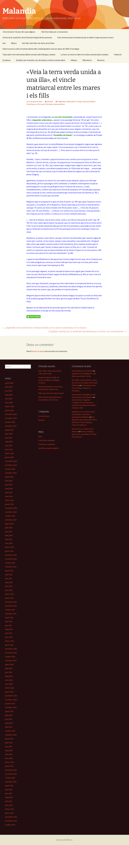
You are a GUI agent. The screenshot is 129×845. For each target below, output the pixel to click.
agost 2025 (9, 430)
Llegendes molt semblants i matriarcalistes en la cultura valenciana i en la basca (44, 327)
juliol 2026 (8, 387)
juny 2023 (8, 531)
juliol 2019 (8, 715)
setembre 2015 (11, 782)
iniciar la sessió (38, 351)
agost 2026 (9, 383)
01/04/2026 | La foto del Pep (82, 371)
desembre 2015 (11, 770)
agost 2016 (9, 739)
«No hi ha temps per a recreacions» (54, 32)
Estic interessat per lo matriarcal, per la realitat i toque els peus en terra (85, 37)
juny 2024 (8, 484)
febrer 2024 (9, 500)
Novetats (101, 60)
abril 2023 (8, 539)
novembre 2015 (11, 774)
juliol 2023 (8, 527)
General (50, 101)
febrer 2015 (9, 809)
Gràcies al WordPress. (64, 840)
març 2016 (9, 758)
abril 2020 (8, 680)
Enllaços (74, 60)
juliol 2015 (8, 789)
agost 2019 (9, 711)
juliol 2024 (8, 481)
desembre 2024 (11, 461)
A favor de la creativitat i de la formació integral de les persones (27, 37)
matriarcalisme (59, 104)
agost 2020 (9, 664)
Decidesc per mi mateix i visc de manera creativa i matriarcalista (40, 60)
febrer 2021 (9, 641)
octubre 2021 (10, 610)
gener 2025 (9, 457)
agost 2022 (9, 570)
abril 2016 (8, 754)
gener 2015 (9, 813)
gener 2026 (9, 410)
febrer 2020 (9, 688)
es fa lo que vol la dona (44, 104)
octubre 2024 (10, 469)
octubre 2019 (10, 703)
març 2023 (9, 543)
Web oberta (87, 60)
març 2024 (9, 496)
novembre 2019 (11, 699)
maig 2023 (9, 535)
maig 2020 (9, 676)
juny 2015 (8, 793)
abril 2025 (8, 445)
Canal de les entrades (46, 440)
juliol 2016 (8, 742)
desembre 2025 (11, 414)
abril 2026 (8, 398)
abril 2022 (8, 586)
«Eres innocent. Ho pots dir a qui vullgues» (19, 32)
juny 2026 (8, 391)
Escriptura (7, 60)
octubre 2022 (10, 563)
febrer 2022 (9, 594)
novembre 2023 (11, 512)
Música (14, 43)
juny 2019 (8, 719)
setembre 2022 (11, 567)
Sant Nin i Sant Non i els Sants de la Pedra (38, 43)
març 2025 (9, 449)
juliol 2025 (8, 434)
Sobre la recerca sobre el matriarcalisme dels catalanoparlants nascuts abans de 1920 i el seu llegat (41, 49)
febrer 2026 (9, 406)
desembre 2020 (11, 649)
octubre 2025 (10, 422)
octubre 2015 (10, 778)
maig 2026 (9, 395)
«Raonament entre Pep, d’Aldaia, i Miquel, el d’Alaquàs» (84, 388)
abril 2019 (8, 727)
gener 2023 (9, 551)
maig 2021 (9, 629)
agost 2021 (9, 617)
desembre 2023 (11, 508)
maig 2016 (9, 750)
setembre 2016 (11, 735)
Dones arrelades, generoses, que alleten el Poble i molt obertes (84, 434)
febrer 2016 (9, 762)
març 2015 (9, 805)
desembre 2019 (11, 696)
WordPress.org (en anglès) (48, 448)
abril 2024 (8, 492)
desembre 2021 (11, 602)
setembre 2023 (11, 520)
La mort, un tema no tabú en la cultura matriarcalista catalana (84, 54)
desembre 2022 (11, 555)
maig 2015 (9, 797)
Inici (4, 43)
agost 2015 (9, 785)
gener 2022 (9, 598)
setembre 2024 (11, 473)
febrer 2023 (9, 547)
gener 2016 (9, 766)
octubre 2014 (10, 825)
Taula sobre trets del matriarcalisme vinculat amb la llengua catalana (29, 54)
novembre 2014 (11, 821)
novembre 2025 (11, 418)
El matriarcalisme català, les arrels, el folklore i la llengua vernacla (49, 380)
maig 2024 (9, 488)
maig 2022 (9, 582)
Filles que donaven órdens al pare (51, 393)
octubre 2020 (10, 656)
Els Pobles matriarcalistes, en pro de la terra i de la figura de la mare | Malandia (85, 382)
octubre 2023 (10, 516)
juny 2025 (8, 438)
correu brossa (43, 416)
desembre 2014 (11, 817)
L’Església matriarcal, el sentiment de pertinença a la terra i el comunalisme (87, 331)
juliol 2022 (8, 574)
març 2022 (9, 590)
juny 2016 (8, 746)
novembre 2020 (11, 653)
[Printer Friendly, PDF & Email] (33, 316)
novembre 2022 (11, 559)
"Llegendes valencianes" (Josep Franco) (72, 101)
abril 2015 (8, 801)
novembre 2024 (11, 465)
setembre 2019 (11, 707)
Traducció (117, 54)
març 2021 (9, 637)
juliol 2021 (8, 621)
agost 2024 (9, 477)
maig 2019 (9, 723)
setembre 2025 (11, 426)
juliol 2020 (8, 668)
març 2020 (9, 684)
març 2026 (9, 402)
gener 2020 (9, 692)
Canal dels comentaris (46, 444)
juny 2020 (8, 672)
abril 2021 (8, 633)
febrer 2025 (9, 453)
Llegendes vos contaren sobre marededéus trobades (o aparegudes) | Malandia (83, 414)
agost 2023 (9, 524)
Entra (40, 436)
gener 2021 (9, 645)
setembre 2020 (11, 660)
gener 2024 (9, 504)
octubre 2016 (10, 731)
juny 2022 (8, 578)
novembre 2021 (11, 606)
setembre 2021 (11, 613)
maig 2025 (9, 441)
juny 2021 (8, 625)
